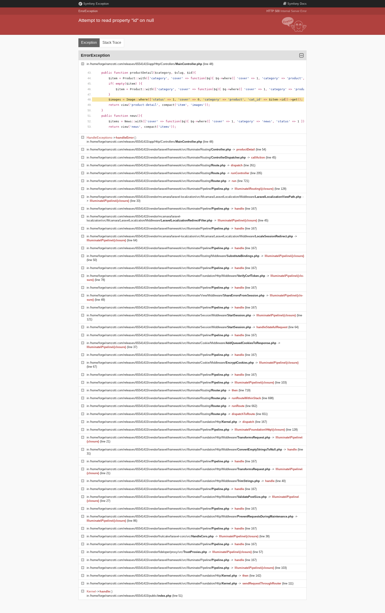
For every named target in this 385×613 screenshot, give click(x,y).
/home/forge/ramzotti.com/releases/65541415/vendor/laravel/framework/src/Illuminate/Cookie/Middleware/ (183, 343)
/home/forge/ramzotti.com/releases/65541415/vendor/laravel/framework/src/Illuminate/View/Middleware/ (177, 295)
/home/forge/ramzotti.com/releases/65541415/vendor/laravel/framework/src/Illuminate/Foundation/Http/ (163, 421)
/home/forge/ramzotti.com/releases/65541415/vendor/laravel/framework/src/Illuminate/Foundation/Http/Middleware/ (177, 275)
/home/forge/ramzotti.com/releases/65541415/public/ (130, 595)
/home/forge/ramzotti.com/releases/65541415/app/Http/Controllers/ (146, 64)
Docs (297, 3)
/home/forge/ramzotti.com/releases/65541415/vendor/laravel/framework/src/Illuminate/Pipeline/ (159, 188)
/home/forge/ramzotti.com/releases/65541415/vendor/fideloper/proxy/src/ (148, 552)
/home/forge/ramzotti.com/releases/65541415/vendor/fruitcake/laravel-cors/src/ (152, 536)
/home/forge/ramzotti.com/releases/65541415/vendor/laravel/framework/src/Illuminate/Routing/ (160, 149)
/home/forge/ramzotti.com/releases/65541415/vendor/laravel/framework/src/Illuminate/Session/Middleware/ (170, 315)
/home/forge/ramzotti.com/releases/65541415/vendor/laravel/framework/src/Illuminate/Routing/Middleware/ (174, 256)
